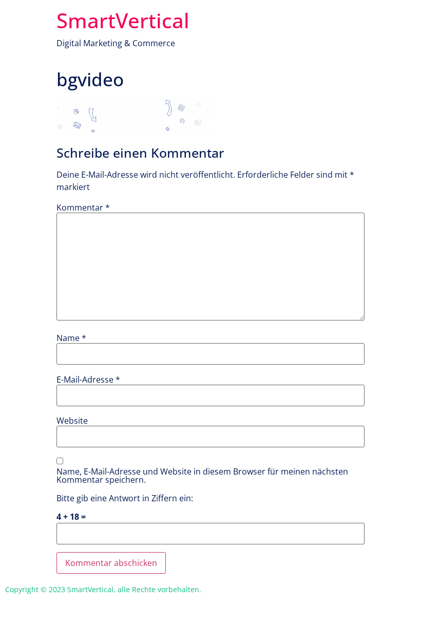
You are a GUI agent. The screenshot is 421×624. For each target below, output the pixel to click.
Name (71, 338)
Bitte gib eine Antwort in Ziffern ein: (124, 498)
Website (72, 421)
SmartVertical (122, 20)
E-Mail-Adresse (88, 379)
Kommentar (83, 207)
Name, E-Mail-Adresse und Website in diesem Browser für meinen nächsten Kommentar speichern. (202, 475)
